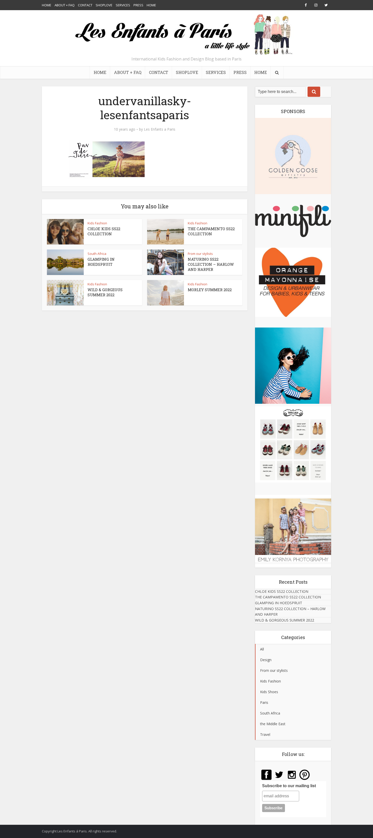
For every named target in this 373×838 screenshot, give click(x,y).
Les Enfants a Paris (159, 129)
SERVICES (123, 5)
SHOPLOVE (104, 5)
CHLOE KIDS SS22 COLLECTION (104, 231)
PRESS (138, 5)
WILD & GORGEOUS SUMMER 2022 (105, 292)
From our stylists (200, 253)
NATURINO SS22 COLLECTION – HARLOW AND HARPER (211, 264)
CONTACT (85, 5)
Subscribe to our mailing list (289, 786)
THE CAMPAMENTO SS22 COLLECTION (211, 231)
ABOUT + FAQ (65, 5)
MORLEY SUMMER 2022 (210, 289)
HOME (46, 5)
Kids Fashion (97, 223)
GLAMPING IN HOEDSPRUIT (101, 262)
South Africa (97, 253)
